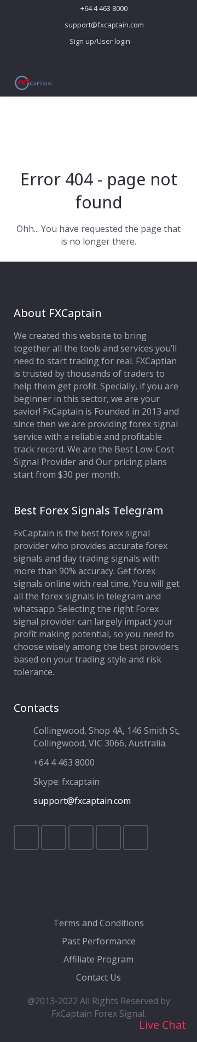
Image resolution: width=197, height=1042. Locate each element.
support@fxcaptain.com (104, 25)
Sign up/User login (99, 41)
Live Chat (161, 1024)
